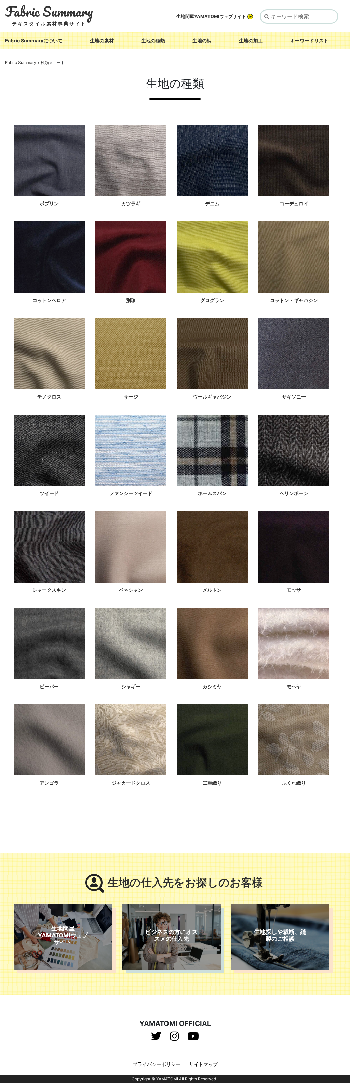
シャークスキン (49, 590)
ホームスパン (212, 493)
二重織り (212, 783)
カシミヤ (212, 686)
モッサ (294, 590)
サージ (131, 397)
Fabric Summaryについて (34, 40)
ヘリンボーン (294, 493)
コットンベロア (49, 300)
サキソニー (294, 397)
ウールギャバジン (212, 397)
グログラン (212, 300)
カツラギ (130, 203)
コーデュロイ (294, 203)
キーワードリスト (309, 40)
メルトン (212, 590)
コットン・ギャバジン (294, 300)
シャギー (130, 686)
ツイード (49, 493)
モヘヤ (294, 686)
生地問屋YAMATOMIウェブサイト (211, 16)
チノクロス (49, 397)
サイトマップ (203, 1064)
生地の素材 (102, 40)
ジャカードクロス (131, 783)
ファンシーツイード (130, 493)
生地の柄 (202, 40)
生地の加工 (251, 40)
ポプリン (49, 203)
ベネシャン (131, 590)
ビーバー (49, 686)
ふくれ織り (294, 783)
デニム (212, 203)
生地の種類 (153, 40)
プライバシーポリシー (156, 1064)
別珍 (131, 300)
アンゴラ (49, 783)
